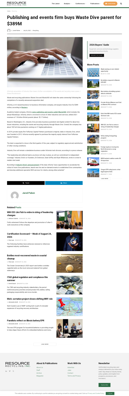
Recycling (14, 11)
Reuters (24, 107)
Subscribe (111, 3)
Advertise (71, 367)
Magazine (39, 376)
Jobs (69, 370)
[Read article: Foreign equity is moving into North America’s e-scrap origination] (93, 150)
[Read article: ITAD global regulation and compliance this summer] (69, 285)
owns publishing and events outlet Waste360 (49, 112)
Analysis (67, 4)
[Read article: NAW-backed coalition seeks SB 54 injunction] (93, 161)
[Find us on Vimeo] (9, 371)
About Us (39, 367)
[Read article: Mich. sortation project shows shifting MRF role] (69, 306)
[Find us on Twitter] (13, 371)
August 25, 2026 (107, 140)
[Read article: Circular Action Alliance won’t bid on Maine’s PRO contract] (93, 105)
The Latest (55, 4)
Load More (44, 344)
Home (8, 11)
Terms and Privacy (74, 376)
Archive (39, 373)
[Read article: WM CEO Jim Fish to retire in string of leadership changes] (69, 220)
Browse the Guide (96, 55)
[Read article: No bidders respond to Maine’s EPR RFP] (93, 83)
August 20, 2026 (107, 85)
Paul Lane (11, 240)
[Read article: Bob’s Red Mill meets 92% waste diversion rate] (93, 117)
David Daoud (12, 283)
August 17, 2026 (107, 174)
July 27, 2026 (106, 73)
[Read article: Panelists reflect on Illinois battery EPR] (69, 328)
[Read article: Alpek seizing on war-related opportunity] (93, 72)
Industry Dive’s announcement (27, 165)
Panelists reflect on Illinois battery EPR (25, 320)
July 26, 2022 (27, 30)
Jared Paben (16, 30)
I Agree (110, 393)
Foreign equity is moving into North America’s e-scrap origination (110, 149)
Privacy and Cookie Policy (96, 393)
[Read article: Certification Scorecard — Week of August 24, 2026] (69, 241)
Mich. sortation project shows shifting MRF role (30, 299)
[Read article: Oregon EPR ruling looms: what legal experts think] (93, 173)
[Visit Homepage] (17, 4)
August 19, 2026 (107, 107)
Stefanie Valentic (13, 218)
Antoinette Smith (13, 302)
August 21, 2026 (107, 163)
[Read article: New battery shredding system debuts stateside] (93, 94)
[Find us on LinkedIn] (6, 371)
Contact (70, 373)
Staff (38, 370)
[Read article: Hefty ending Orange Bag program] (93, 139)
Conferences (80, 4)
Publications (94, 4)
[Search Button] (121, 3)
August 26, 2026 (25, 218)
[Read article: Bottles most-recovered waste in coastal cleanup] (69, 263)
